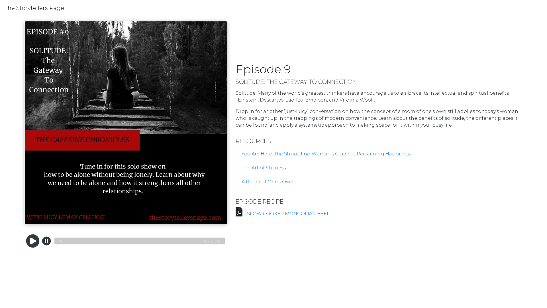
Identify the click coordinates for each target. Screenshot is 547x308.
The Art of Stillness (264, 168)
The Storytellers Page (34, 8)
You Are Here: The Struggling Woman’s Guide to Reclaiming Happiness (326, 154)
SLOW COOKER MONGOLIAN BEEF (288, 213)
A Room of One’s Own (267, 182)
